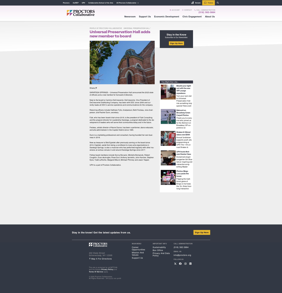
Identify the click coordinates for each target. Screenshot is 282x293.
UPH (83, 3)
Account (175, 10)
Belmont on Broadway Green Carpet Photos (183, 112)
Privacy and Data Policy (161, 254)
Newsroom (130, 16)
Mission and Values (138, 253)
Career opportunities (138, 248)
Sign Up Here (176, 43)
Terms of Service (96, 272)
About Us (210, 16)
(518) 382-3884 (207, 12)
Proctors (66, 3)
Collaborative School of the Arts (100, 3)
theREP (75, 3)
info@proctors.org (182, 255)
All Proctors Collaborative (126, 3)
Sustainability (159, 247)
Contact (188, 10)
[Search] (218, 2)
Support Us (145, 16)
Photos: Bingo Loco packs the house (182, 173)
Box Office (158, 250)
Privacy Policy (107, 269)
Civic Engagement (192, 16)
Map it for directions (101, 259)
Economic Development (166, 16)
